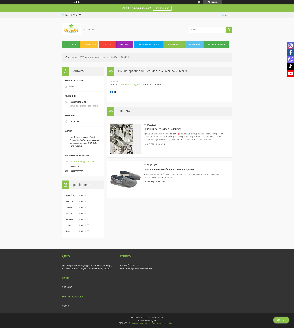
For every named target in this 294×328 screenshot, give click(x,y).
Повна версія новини (154, 144)
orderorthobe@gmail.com (82, 162)
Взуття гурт (174, 44)
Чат (283, 320)
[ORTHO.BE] (71, 35)
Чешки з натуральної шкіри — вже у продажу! (169, 170)
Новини (73, 57)
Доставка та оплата (149, 44)
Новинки (194, 44)
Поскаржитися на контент (139, 323)
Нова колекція (216, 44)
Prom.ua (161, 318)
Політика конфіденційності (163, 323)
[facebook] (111, 93)
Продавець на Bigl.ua (147, 321)
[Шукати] (229, 30)
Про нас (124, 44)
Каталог (89, 44)
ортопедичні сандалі (129, 85)
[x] (115, 93)
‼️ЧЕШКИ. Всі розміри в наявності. (162, 129)
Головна (71, 44)
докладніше (162, 8)
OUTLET (107, 44)
